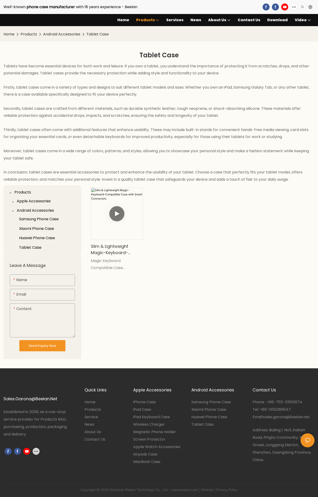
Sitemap (207, 490)
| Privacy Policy (226, 490)
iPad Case (142, 409)
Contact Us (95, 439)
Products (28, 34)
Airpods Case (145, 454)
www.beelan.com (185, 490)
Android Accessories (61, 34)
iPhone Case (144, 402)
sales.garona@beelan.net (286, 417)
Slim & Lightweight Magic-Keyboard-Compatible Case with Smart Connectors (114, 249)
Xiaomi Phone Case (208, 409)
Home (8, 34)
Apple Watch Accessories (156, 446)
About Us (93, 432)
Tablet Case (97, 34)
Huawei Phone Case (209, 417)
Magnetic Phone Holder (154, 432)
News (89, 424)
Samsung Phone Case (211, 402)
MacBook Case (146, 461)
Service (91, 417)
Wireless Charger (149, 424)
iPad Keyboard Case (151, 417)
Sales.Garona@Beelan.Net (30, 399)
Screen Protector (149, 439)
